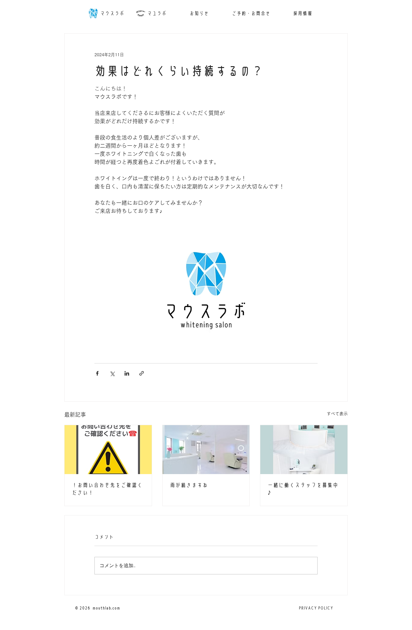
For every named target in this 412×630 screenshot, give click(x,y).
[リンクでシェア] (141, 373)
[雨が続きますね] (206, 449)
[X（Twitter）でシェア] (112, 373)
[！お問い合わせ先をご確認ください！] (108, 449)
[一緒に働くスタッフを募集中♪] (303, 449)
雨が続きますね (189, 485)
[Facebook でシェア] (97, 373)
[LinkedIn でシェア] (127, 373)
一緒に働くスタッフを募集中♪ (303, 489)
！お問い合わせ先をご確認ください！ (107, 489)
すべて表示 (337, 414)
